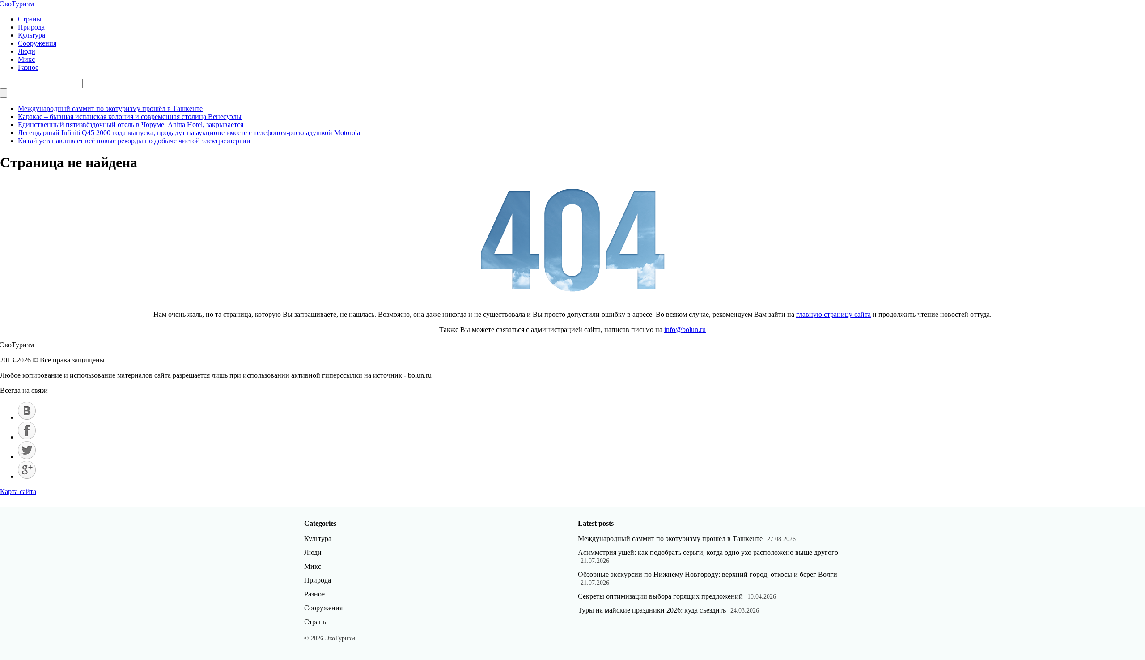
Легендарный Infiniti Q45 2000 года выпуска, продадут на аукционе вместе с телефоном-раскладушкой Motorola (189, 132)
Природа (31, 27)
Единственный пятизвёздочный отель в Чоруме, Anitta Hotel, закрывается (130, 124)
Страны (30, 19)
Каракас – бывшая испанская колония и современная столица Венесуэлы (130, 116)
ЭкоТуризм (17, 4)
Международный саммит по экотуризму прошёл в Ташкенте (110, 108)
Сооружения (37, 43)
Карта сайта (18, 491)
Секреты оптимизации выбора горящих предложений (660, 596)
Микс (26, 59)
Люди (26, 51)
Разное (28, 67)
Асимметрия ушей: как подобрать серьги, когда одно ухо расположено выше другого (708, 552)
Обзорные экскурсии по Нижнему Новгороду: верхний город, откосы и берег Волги (707, 574)
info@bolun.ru (685, 329)
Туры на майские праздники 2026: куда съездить (652, 610)
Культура (31, 35)
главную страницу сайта (833, 314)
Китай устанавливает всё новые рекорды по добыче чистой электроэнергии (134, 141)
